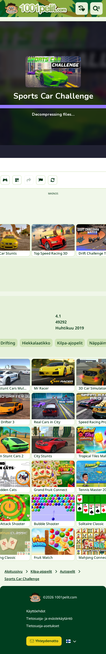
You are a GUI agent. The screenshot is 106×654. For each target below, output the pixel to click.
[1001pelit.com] (36, 8)
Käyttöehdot (35, 611)
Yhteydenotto (46, 640)
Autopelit (67, 571)
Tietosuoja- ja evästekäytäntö (49, 618)
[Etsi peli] (96, 8)
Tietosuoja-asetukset (42, 625)
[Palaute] (41, 180)
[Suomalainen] (72, 641)
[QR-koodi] (17, 180)
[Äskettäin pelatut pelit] (81, 8)
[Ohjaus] (5, 180)
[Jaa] (29, 180)
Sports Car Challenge (22, 578)
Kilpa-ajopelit (70, 343)
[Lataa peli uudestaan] (52, 180)
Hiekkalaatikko (36, 343)
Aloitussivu (14, 571)
